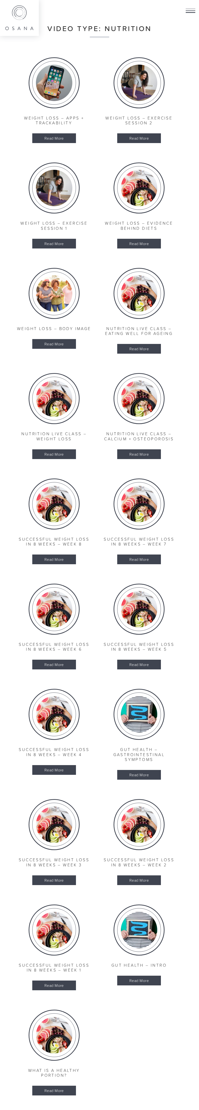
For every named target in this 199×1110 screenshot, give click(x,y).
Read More (54, 138)
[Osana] (19, 18)
